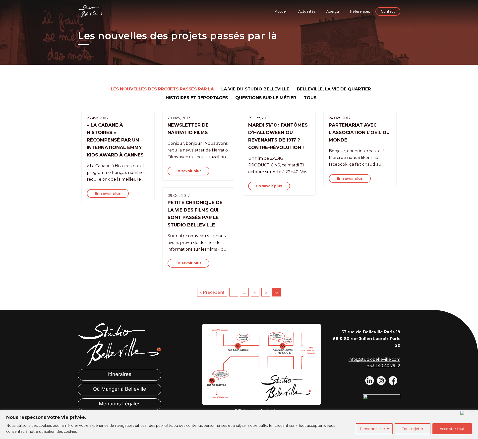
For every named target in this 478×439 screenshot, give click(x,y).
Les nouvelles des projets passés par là (162, 88)
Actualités (306, 11)
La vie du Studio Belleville (255, 88)
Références (360, 11)
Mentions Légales (119, 404)
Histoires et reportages (197, 97)
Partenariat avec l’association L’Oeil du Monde (359, 132)
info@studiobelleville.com (374, 359)
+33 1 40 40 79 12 (383, 365)
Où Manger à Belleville (119, 389)
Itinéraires (119, 374)
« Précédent (212, 292)
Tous (310, 97)
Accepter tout (452, 429)
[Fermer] (468, 413)
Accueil (281, 11)
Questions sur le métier (265, 97)
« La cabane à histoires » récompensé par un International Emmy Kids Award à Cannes (115, 140)
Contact (388, 11)
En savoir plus (108, 193)
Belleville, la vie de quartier (334, 88)
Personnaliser (372, 429)
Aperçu (332, 11)
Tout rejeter (412, 429)
